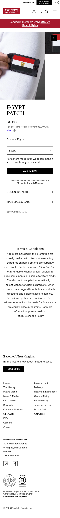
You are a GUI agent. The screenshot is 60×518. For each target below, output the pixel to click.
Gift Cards (39, 413)
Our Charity (9, 400)
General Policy (41, 396)
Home (6, 383)
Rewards (8, 405)
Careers (7, 422)
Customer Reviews (13, 409)
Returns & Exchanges (45, 391)
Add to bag (30, 170)
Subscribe (14, 369)
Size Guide (8, 413)
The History (9, 387)
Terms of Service (43, 405)
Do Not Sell (40, 409)
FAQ (5, 418)
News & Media (11, 396)
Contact (7, 427)
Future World (10, 391)
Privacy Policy (41, 400)
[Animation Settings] (57, 2)
